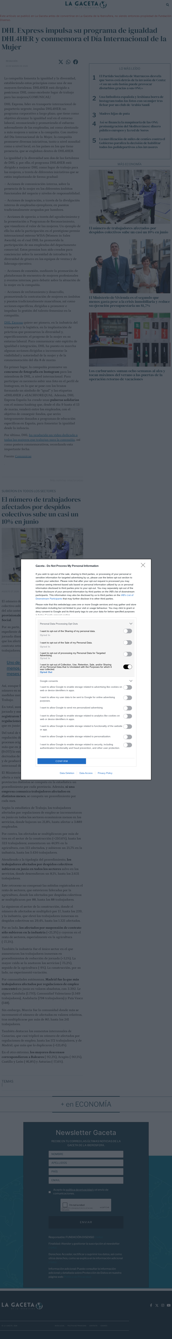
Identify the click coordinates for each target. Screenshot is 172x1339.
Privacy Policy (105, 773)
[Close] (144, 566)
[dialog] (86, 669)
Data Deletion (67, 773)
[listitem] (86, 623)
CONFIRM (62, 761)
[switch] (127, 631)
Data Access (86, 773)
